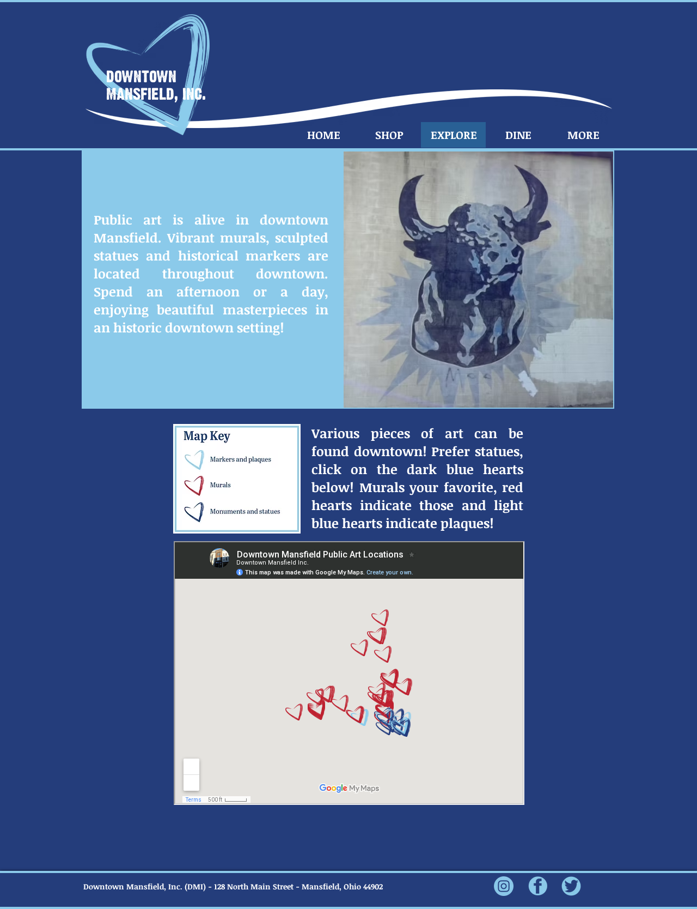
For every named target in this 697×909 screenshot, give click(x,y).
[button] (478, 279)
